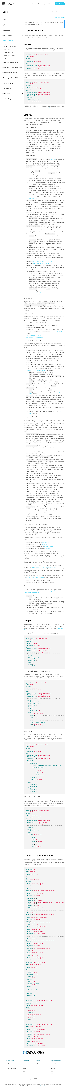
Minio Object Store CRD (10, 78)
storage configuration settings (37, 295)
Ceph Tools (6, 93)
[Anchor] (45, 30)
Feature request (40, 1066)
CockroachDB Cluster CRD (11, 72)
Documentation (10, 1066)
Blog (50, 4)
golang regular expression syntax (35, 370)
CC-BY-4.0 (46, 1081)
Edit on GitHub (60, 17)
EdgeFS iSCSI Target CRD (9, 55)
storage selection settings (36, 293)
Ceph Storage (7, 35)
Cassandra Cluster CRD (10, 62)
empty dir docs (33, 198)
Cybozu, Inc (54, 1066)
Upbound (53, 1074)
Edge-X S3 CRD (7, 49)
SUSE (52, 1071)
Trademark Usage (44, 1085)
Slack (24, 1063)
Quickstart (5, 25)
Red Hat (53, 1068)
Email (37, 1063)
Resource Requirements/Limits (35, 577)
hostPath (53, 159)
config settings (59, 331)
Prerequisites (6, 30)
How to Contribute (11, 1068)
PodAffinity (45, 544)
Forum (24, 1068)
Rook (4, 19)
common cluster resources (49, 108)
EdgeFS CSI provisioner (9, 58)
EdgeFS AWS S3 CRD (8, 52)
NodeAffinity (45, 542)
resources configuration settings (42, 263)
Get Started (59, 4)
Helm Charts (6, 88)
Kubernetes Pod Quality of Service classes (44, 567)
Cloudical (53, 1063)
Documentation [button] (30, 4)
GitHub (8, 1063)
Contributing (6, 99)
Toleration (48, 548)
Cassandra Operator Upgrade (12, 67)
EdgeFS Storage (7, 40)
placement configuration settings (42, 261)
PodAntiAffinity (48, 546)
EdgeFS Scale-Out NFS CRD (10, 46)
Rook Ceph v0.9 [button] (57, 12)
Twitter (25, 1066)
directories (55, 175)
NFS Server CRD (7, 83)
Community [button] (41, 4)
